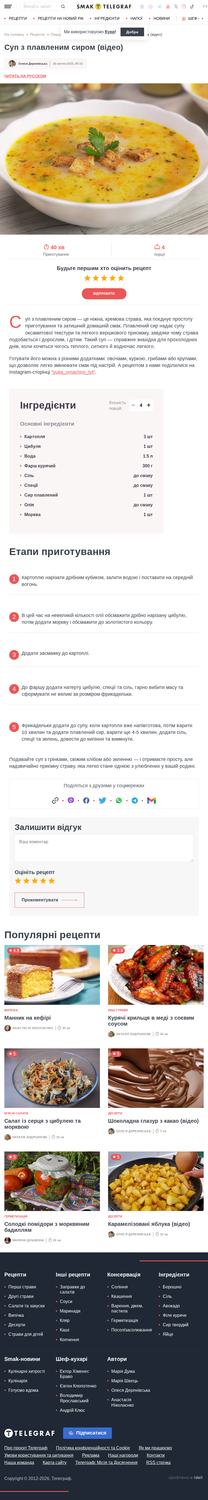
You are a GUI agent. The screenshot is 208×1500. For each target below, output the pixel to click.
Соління (119, 1287)
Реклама (90, 1455)
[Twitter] (176, 6)
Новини (162, 18)
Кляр (65, 1320)
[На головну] (104, 6)
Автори (117, 1359)
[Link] (55, 800)
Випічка (11, 1010)
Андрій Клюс (72, 1410)
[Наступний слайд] (202, 18)
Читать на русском (25, 76)
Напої (136, 18)
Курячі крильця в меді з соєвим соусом (151, 1021)
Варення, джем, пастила (127, 1308)
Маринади (70, 1311)
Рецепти (18, 18)
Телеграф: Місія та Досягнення (106, 1462)
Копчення (69, 1339)
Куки (110, 31)
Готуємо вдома (23, 1390)
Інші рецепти (73, 1275)
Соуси (66, 1301)
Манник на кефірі (27, 1018)
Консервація (124, 1275)
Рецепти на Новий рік (60, 18)
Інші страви (118, 1010)
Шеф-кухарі (71, 1359)
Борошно (172, 1287)
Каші (64, 1330)
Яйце (168, 1334)
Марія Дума (123, 1371)
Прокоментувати (40, 900)
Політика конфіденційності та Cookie (93, 1448)
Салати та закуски (26, 1306)
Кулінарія (17, 1380)
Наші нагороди (123, 1455)
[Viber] (150, 7)
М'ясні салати (16, 1113)
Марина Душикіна (28, 1240)
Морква (32, 514)
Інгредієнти (107, 18)
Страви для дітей (25, 1334)
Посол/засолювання (131, 1330)
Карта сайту (55, 1462)
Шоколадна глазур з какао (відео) (153, 1121)
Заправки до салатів (72, 1289)
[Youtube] (168, 6)
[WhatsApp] (118, 800)
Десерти (115, 1113)
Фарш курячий (40, 466)
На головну (14, 34)
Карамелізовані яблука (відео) (149, 1224)
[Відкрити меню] (8, 6)
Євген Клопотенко (78, 1386)
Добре (132, 32)
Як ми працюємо (155, 1448)
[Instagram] (184, 6)
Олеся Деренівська (32, 63)
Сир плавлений (41, 495)
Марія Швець (124, 1380)
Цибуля (32, 446)
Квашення (121, 1296)
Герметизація (15, 1216)
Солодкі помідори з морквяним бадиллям (46, 1227)
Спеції (31, 485)
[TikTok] (192, 6)
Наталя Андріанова (133, 1034)
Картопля (34, 436)
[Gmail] (151, 800)
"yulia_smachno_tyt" (73, 372)
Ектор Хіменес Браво (74, 1374)
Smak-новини (22, 1359)
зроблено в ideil (186, 1478)
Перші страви (22, 1287)
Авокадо (171, 1306)
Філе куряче (175, 1315)
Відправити (104, 294)
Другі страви (21, 1296)
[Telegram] (159, 6)
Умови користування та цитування (38, 1455)
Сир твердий (175, 1324)
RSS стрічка (158, 1462)
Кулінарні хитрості (26, 1371)
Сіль (29, 475)
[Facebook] (142, 6)
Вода (31, 456)
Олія (29, 505)
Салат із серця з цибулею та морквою (42, 1124)
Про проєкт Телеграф (25, 1448)
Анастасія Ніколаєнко (32, 1028)
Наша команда (19, 1462)
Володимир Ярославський (74, 1398)
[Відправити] (62, 6)
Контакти (156, 1455)
